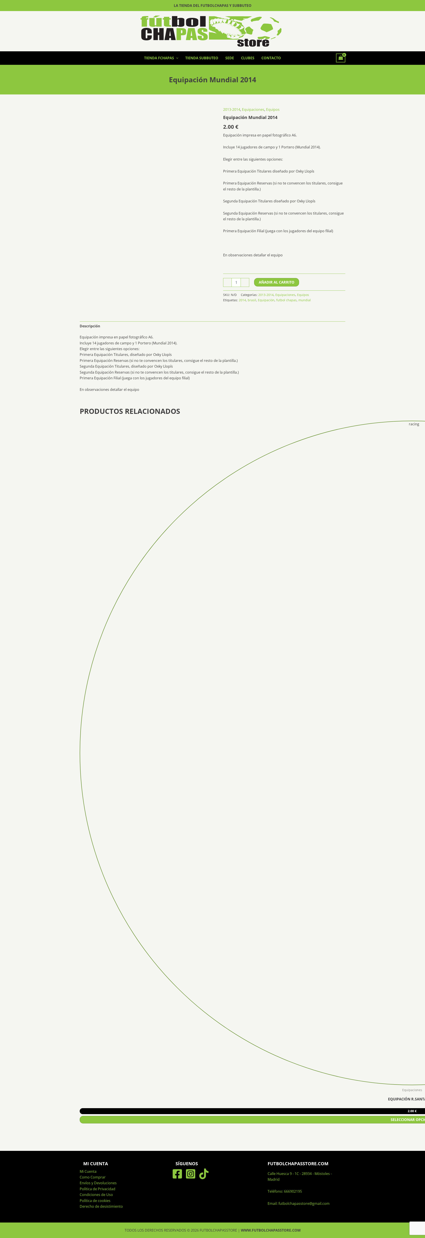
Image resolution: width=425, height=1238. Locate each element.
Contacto (271, 58)
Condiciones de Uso (96, 1194)
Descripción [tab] (90, 326)
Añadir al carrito (276, 282)
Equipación (266, 300)
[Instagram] (190, 1174)
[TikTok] (204, 1174)
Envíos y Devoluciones (98, 1182)
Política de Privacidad (97, 1188)
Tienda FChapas (159, 58)
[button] (176, 58)
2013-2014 (231, 109)
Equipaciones (253, 109)
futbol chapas (286, 300)
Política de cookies (95, 1200)
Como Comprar (93, 1177)
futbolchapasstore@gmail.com (304, 1203)
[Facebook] (177, 1174)
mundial (304, 300)
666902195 (293, 1191)
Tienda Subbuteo (201, 58)
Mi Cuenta (88, 1171)
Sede (229, 58)
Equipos (273, 109)
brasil (252, 300)
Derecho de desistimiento (101, 1206)
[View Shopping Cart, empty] (340, 58)
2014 (242, 300)
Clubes (247, 58)
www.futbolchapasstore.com (271, 1230)
